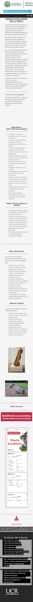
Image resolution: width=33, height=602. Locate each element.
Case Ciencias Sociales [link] (13, 545)
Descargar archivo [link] (16, 524)
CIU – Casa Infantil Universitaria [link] (16, 559)
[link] (30, 11)
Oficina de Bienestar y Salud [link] (15, 577)
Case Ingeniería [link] (10, 547)
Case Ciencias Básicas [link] (12, 543)
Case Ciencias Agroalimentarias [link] (16, 552)
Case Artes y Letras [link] (11, 541)
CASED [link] (6, 566)
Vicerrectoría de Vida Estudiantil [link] (17, 571)
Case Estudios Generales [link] (14, 554)
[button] (28, 15)
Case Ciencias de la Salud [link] (14, 550)
